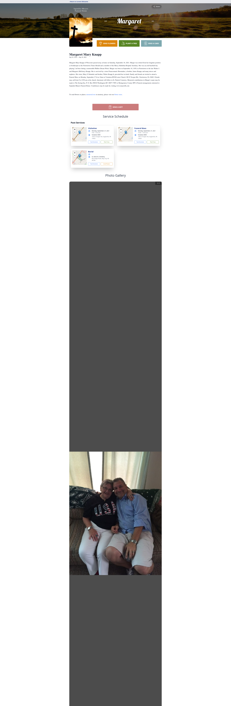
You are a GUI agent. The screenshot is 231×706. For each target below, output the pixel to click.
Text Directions (94, 142)
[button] (79, 132)
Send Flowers (106, 164)
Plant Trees (106, 142)
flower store (118, 94)
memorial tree (91, 94)
